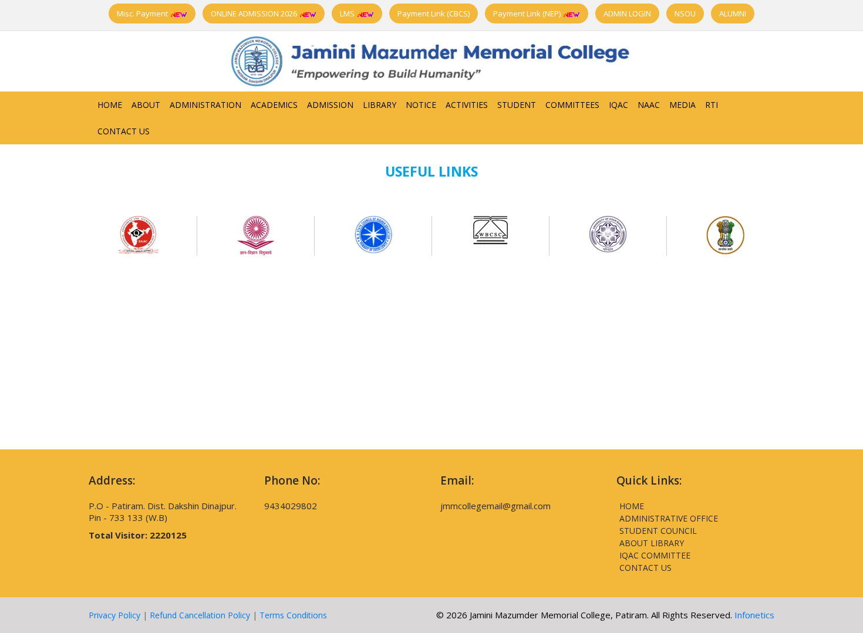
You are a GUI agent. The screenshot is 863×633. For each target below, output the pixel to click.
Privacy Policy (114, 615)
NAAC (649, 104)
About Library (651, 543)
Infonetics (754, 615)
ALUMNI (732, 13)
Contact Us (123, 131)
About (146, 104)
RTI (711, 104)
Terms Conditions (293, 615)
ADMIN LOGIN (627, 13)
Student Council (658, 530)
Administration (205, 104)
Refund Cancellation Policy (200, 615)
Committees (572, 104)
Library (379, 104)
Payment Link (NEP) (527, 13)
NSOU (685, 13)
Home (109, 104)
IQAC (618, 104)
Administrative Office (668, 518)
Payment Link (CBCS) (433, 13)
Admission (330, 104)
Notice (421, 104)
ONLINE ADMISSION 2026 (255, 13)
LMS (348, 13)
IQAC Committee (654, 555)
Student (516, 104)
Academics (274, 104)
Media (682, 104)
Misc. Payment (143, 13)
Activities (467, 104)
